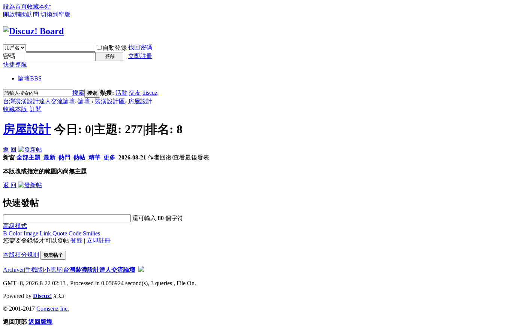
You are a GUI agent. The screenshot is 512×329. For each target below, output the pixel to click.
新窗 (9, 157)
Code (75, 233)
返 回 (9, 149)
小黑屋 (53, 269)
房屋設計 (140, 101)
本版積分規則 (21, 255)
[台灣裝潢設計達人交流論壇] (33, 31)
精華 (94, 157)
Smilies (91, 233)
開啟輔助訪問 (21, 14)
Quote (59, 233)
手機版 (34, 269)
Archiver (13, 269)
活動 (121, 92)
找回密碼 (140, 47)
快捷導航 (15, 64)
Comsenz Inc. (52, 308)
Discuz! (42, 296)
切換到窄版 (55, 14)
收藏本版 (15, 109)
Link (45, 233)
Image (31, 233)
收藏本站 (39, 6)
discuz (149, 92)
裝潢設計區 (110, 101)
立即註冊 (140, 56)
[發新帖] (30, 149)
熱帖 (79, 157)
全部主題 (28, 157)
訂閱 (36, 109)
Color (15, 233)
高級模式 (15, 226)
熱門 (64, 157)
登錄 (76, 240)
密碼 (9, 56)
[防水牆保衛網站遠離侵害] (141, 269)
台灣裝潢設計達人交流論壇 (39, 101)
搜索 (78, 92)
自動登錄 (115, 48)
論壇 (30, 78)
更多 (109, 157)
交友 (135, 92)
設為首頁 (15, 6)
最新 (49, 157)
